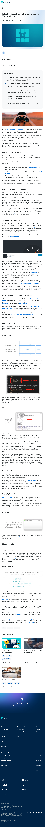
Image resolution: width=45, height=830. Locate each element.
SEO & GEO (17, 627)
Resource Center (39, 760)
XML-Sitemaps (12, 203)
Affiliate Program (4, 765)
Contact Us (3, 736)
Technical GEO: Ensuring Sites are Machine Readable (11, 651)
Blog (7, 8)
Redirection (34, 272)
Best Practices (13, 8)
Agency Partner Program (6, 760)
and (16, 213)
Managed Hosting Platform (22, 726)
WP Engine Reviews (5, 729)
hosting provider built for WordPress (15, 619)
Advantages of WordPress (6, 758)
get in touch (31, 622)
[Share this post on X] (9, 65)
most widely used (15, 155)
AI (3, 655)
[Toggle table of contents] (42, 59)
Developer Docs (39, 755)
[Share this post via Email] (15, 65)
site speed (33, 302)
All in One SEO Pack (26, 283)
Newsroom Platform (21, 734)
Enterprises (38, 726)
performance (5, 303)
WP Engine (30, 619)
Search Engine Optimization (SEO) (15, 129)
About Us (3, 726)
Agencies (38, 729)
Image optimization (7, 497)
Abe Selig (8, 52)
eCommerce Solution (21, 731)
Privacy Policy (4, 739)
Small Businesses (39, 731)
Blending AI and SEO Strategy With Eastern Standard (33, 651)
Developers (38, 734)
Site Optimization (7, 658)
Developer (10, 627)
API (36, 758)
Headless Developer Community (7, 755)
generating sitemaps (16, 314)
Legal (2, 741)
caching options (23, 303)
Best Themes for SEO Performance (11, 680)
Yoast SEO (36, 283)
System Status (38, 772)
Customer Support (39, 768)
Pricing (18, 736)
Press (2, 731)
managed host (19, 614)
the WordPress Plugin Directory (32, 227)
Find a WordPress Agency (6, 763)
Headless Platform (20, 729)
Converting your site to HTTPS (30, 314)
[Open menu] (43, 2)
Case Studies (38, 765)
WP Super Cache (14, 236)
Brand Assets (3, 746)
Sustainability (3, 744)
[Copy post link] (3, 65)
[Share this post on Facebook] (6, 65)
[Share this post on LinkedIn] (12, 65)
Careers (2, 734)
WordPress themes (33, 167)
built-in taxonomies (21, 210)
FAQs (37, 770)
